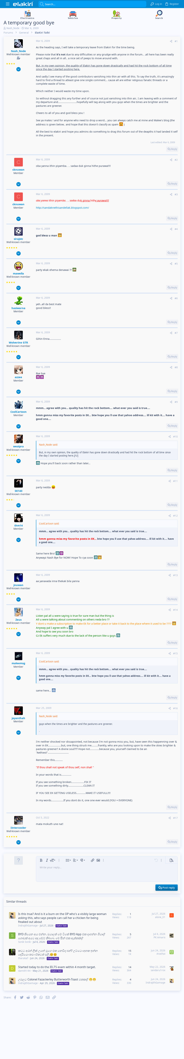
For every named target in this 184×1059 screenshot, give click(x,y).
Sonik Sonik (24, 941)
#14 (175, 609)
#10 (175, 436)
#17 (175, 818)
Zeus (18, 619)
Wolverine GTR (18, 342)
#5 (176, 263)
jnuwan (18, 585)
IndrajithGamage (28, 925)
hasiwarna (18, 308)
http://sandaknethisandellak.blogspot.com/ (62, 207)
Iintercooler (18, 827)
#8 (176, 367)
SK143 (18, 491)
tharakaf (23, 958)
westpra (18, 446)
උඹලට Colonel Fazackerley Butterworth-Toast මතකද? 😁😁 (57, 979)
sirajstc (18, 239)
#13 (175, 575)
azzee (18, 377)
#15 (175, 653)
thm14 (18, 525)
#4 (176, 229)
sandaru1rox (158, 970)
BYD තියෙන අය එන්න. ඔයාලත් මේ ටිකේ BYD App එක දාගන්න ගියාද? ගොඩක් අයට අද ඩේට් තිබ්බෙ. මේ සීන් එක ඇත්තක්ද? (61, 936)
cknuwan (18, 169)
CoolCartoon (18, 411)
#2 (176, 159)
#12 (175, 515)
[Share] (171, 41)
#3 (176, 194)
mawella (18, 273)
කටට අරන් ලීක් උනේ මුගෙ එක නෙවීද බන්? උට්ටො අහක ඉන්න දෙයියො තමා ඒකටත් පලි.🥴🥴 (58, 953)
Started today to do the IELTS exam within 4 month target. (57, 967)
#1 (176, 41)
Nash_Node (12, 28)
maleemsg (18, 663)
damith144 (24, 970)
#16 (175, 708)
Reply (174, 149)
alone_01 (160, 917)
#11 (175, 481)
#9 (176, 402)
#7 (176, 333)
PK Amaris (159, 937)
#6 (176, 298)
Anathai (161, 953)
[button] (8, 4)
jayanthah (18, 718)
